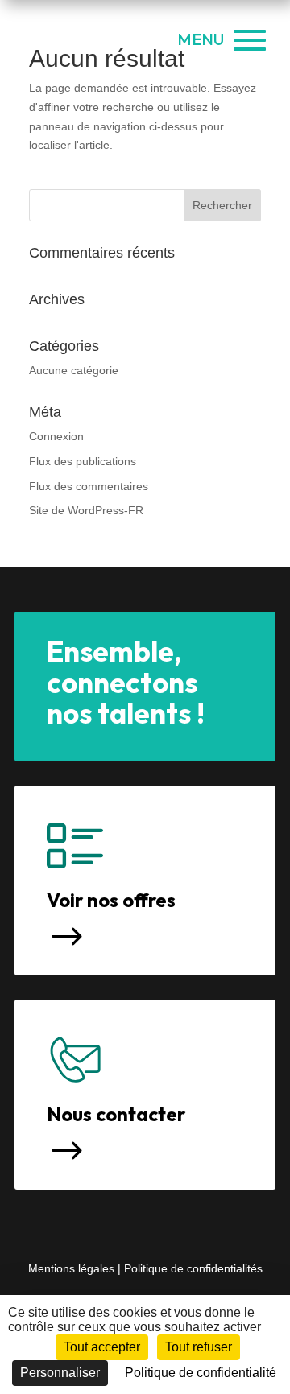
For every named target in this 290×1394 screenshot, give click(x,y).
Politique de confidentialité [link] (200, 1373)
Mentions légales (73, 1268)
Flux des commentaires (88, 486)
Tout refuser (198, 1347)
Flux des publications (82, 461)
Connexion (56, 436)
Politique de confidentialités (193, 1268)
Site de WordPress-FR (86, 510)
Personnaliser (60, 1373)
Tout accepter (102, 1347)
